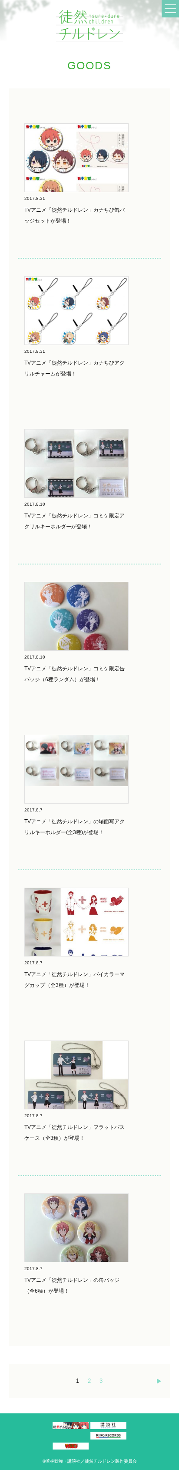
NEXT (161, 1381)
